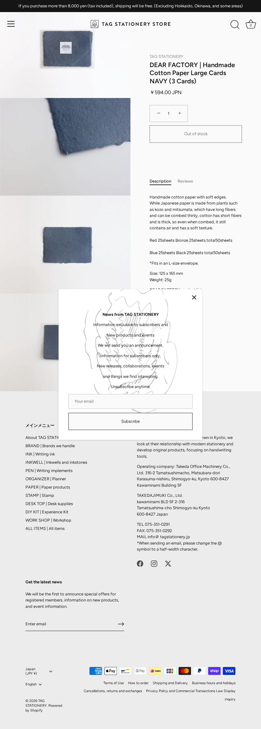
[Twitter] (168, 563)
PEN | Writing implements (49, 470)
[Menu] (11, 24)
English (31, 684)
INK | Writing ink (40, 454)
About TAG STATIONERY (48, 437)
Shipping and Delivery (170, 683)
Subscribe (130, 421)
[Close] (194, 297)
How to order (138, 683)
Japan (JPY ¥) (31, 671)
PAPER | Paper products (47, 487)
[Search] (235, 25)
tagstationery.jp (175, 536)
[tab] (164, 181)
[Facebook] (140, 563)
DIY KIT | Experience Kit (46, 512)
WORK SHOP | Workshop (48, 520)
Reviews (185, 181)
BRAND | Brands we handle (50, 445)
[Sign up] (121, 624)
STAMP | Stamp (39, 495)
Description (160, 181)
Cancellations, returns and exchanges (113, 691)
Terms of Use (113, 683)
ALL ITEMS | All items (45, 528)
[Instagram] (154, 563)
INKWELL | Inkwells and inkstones (56, 462)
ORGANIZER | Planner (45, 478)
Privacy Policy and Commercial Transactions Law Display (191, 691)
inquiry (230, 699)
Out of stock (196, 133)
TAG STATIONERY (166, 56)
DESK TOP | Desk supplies (49, 503)
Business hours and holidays (214, 683)
